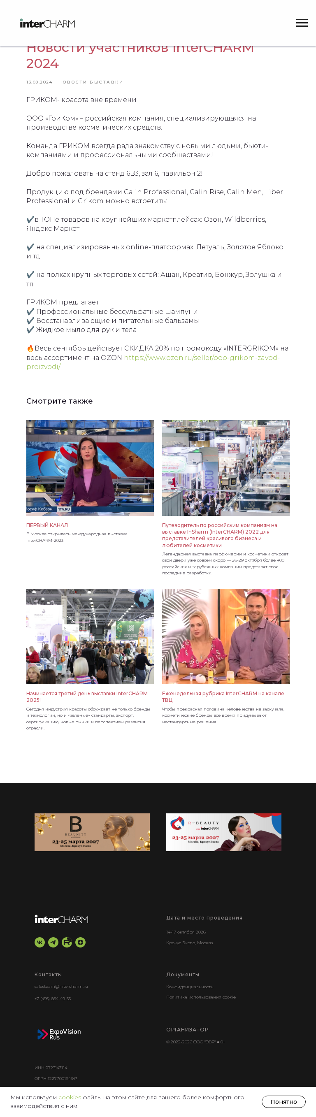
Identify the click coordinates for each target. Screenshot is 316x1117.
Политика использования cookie (201, 997)
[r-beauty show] (223, 832)
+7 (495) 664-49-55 (53, 998)
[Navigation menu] (302, 23)
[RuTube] (67, 942)
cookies (70, 1097)
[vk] (40, 942)
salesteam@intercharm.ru (61, 986)
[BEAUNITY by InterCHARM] (92, 832)
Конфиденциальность (189, 986)
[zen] (80, 942)
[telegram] (53, 942)
